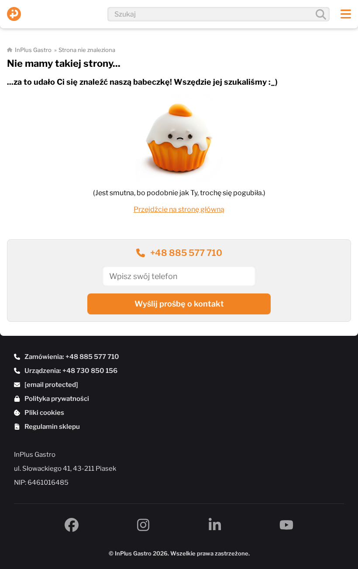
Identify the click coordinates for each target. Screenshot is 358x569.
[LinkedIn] (215, 525)
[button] (346, 14)
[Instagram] (143, 525)
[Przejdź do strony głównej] (14, 14)
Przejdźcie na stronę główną (179, 209)
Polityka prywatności (56, 399)
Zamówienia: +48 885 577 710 (71, 357)
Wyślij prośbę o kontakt (179, 303)
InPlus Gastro (33, 49)
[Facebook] (72, 525)
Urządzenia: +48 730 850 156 (70, 371)
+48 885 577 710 (186, 253)
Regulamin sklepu (52, 427)
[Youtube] (286, 525)
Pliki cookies (44, 413)
